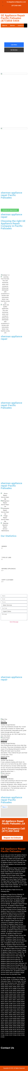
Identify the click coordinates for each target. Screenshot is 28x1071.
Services (12, 25)
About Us (4, 25)
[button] (14, 792)
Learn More (14, 44)
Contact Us (21, 25)
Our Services (14, 50)
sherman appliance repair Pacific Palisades (11, 195)
